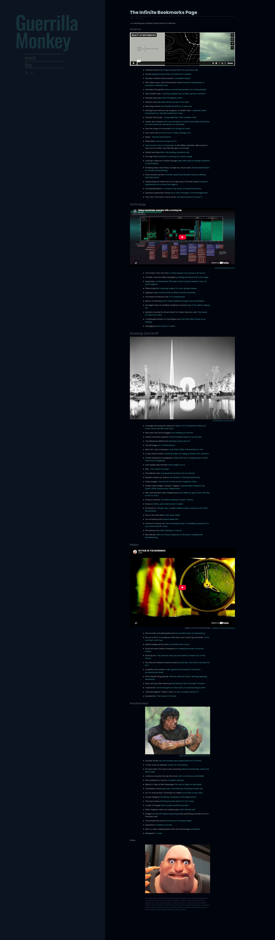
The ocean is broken (159, 469)
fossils (189, 900)
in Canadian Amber (182, 78)
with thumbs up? (188, 809)
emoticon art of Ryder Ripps (178, 821)
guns (157, 903)
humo (185, 903)
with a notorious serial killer (191, 776)
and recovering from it (166, 141)
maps (153, 905)
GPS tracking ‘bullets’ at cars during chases (176, 288)
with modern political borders (175, 805)
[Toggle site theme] (27, 73)
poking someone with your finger (193, 277)
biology (166, 898)
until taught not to (176, 465)
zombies (183, 910)
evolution (176, 900)
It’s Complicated (177, 297)
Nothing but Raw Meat (170, 801)
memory (176, 905)
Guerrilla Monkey (46, 31)
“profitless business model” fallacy (176, 500)
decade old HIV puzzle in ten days (173, 102)
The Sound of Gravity (166, 696)
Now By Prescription (161, 137)
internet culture (192, 903)
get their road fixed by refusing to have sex (182, 788)
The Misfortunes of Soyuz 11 (189, 197)
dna (165, 900)
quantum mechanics (170, 907)
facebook (183, 900)
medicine (169, 905)
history (179, 903)
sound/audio (195, 907)
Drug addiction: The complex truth (180, 117)
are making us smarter (182, 433)
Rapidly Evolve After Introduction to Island (171, 74)
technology (149, 910)
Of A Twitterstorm (166, 445)
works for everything (177, 765)
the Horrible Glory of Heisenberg (190, 633)
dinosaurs (160, 900)
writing (176, 910)
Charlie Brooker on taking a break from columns (186, 453)
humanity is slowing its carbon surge (175, 156)
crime (154, 900)
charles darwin (185, 898)
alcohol (150, 898)
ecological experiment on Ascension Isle (179, 70)
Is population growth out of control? (178, 473)
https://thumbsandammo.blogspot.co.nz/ (194, 755)
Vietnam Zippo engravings (166, 814)
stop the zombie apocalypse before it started (179, 760)
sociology (186, 907)
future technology (198, 900)
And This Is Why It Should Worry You (186, 449)
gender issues (150, 903)
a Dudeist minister (175, 780)
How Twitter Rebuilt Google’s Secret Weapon (183, 301)
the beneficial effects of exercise (176, 106)
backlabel (195, 829)
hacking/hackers (166, 903)
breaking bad (175, 898)
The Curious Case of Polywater (159, 145)
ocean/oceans (190, 905)
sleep (181, 907)
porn (152, 907)
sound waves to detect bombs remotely (176, 292)
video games (162, 910)
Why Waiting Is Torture (170, 530)
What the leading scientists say (174, 152)
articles (160, 898)
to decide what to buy (179, 644)
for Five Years (187, 801)
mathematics (160, 905)
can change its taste (180, 128)
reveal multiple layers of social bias (185, 437)
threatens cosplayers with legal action (178, 797)
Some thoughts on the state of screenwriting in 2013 (181, 687)
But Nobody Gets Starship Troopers (188, 683)
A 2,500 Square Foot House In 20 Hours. (187, 273)
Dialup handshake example (225, 268)
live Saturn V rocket (166, 326)
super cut (204, 907)
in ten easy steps (172, 515)
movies (182, 905)
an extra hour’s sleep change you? (175, 133)
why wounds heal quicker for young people (186, 89)
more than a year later (192, 793)
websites (170, 910)
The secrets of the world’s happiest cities (177, 481)
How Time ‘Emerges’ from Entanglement (189, 193)
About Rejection (171, 519)
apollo (155, 898)
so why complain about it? (186, 692)
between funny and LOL (179, 441)
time (155, 910)
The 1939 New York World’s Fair (223, 420)
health (174, 903)
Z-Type (158, 833)
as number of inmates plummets (185, 477)
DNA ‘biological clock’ (172, 98)
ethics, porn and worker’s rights (168, 504)
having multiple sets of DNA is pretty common (184, 93)
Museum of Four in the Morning (223, 628)
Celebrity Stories (164, 825)
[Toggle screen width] (32, 73)
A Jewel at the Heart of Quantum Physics (182, 188)
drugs (170, 900)
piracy (199, 905)
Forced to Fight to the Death (188, 784)
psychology (159, 907)
